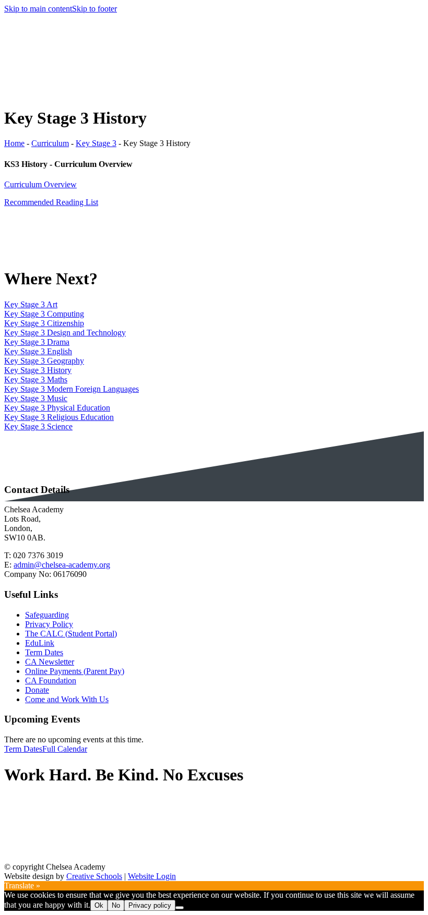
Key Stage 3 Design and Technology (65, 332)
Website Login (152, 876)
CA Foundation (50, 680)
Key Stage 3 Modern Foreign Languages (71, 388)
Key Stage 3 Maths (35, 379)
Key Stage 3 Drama (36, 342)
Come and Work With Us (67, 699)
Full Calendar (64, 748)
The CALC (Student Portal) (71, 633)
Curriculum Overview (40, 184)
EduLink (39, 643)
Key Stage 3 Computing (44, 313)
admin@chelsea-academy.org (62, 564)
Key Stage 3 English (38, 351)
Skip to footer (94, 8)
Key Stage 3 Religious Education (59, 417)
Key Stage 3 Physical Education (57, 407)
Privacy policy (149, 905)
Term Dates (44, 652)
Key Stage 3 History (38, 370)
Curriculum (50, 143)
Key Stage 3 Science (38, 426)
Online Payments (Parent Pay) (74, 671)
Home (14, 143)
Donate (37, 689)
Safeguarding (47, 614)
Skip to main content (38, 8)
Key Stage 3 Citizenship (44, 323)
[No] (179, 907)
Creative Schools (94, 876)
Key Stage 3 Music (35, 398)
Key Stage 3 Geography (44, 360)
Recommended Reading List (51, 202)
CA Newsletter (49, 661)
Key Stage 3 (96, 143)
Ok (98, 905)
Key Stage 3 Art (30, 304)
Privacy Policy (49, 624)
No (116, 905)
